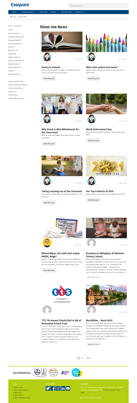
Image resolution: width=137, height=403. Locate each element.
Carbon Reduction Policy (16, 98)
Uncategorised (13, 74)
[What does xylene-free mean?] (106, 41)
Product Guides (13, 57)
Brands (53, 12)
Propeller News (13, 64)
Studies (10, 71)
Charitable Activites (14, 37)
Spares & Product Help (15, 81)
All (9, 30)
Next (88, 358)
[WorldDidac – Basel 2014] (106, 294)
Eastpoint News (66, 12)
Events (10, 47)
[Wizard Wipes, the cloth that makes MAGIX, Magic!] (62, 227)
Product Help (18, 387)
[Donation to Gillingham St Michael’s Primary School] (106, 227)
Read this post (49, 78)
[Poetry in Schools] (62, 41)
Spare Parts (43, 12)
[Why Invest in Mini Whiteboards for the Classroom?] (62, 103)
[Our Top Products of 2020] (106, 165)
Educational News (14, 43)
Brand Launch (12, 33)
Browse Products (28, 12)
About (14, 12)
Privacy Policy (12, 95)
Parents (10, 54)
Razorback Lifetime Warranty (17, 85)
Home (14, 17)
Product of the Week (15, 60)
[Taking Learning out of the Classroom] (62, 165)
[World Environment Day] (106, 103)
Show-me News (13, 67)
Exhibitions (11, 50)
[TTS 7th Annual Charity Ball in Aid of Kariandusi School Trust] (62, 294)
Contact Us (79, 12)
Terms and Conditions (15, 88)
